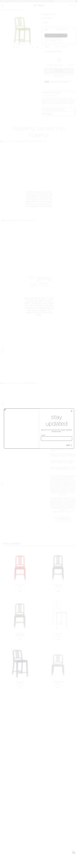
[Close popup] (72, 411)
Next (68, 445)
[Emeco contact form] (73, 852)
